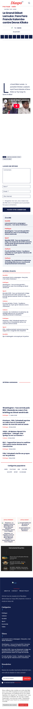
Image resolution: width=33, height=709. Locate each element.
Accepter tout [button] (23, 705)
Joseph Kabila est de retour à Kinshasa (24, 529)
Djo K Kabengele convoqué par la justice (16, 336)
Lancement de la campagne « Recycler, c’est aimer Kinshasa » (16, 224)
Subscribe (27, 678)
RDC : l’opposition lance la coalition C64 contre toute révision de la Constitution (16, 444)
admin (19, 28)
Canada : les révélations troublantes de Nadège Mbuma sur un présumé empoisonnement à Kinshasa (18, 262)
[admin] (12, 28)
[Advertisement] (16, 59)
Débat (19, 157)
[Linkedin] (18, 37)
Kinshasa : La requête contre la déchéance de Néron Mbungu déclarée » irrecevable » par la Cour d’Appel (8, 537)
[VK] (30, 37)
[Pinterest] (14, 37)
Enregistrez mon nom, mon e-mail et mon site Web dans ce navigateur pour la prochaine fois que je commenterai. (16, 203)
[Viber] (10, 37)
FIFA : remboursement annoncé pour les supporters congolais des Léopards (15, 330)
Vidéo (14, 6)
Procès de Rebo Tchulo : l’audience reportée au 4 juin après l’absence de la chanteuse (18, 252)
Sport (7, 238)
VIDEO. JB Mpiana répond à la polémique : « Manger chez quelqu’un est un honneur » (14, 433)
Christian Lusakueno (12, 157)
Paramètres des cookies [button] (9, 705)
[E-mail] (26, 37)
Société (7, 221)
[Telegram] (22, 37)
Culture (7, 249)
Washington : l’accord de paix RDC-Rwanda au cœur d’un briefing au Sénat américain (17, 232)
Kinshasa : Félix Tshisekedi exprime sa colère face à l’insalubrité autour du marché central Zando (14, 322)
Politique (6, 6)
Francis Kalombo (7, 159)
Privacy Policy (18, 682)
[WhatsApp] (6, 37)
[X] (2, 37)
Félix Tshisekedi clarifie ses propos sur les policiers (16, 454)
